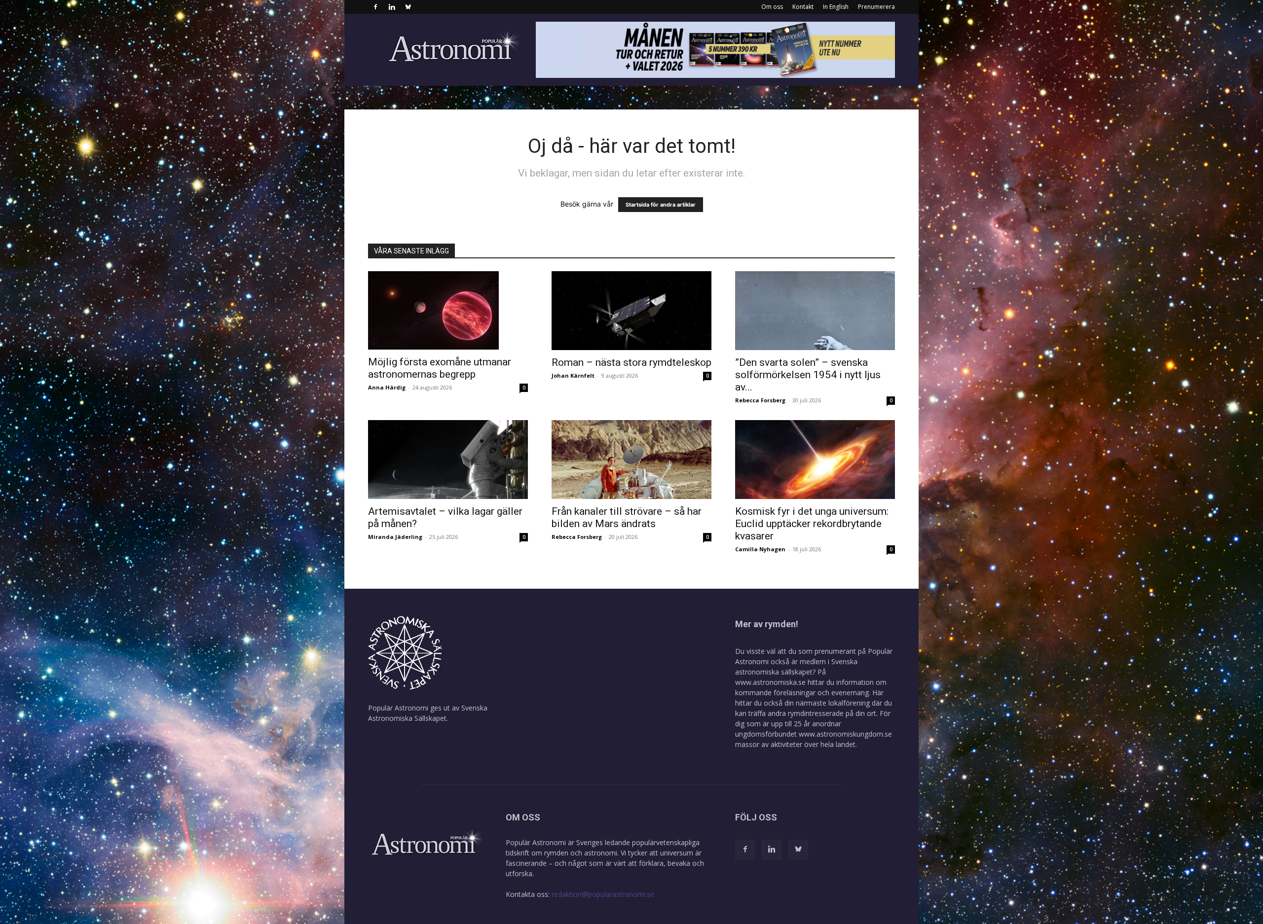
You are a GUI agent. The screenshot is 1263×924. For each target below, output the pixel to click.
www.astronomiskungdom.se (845, 734)
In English (836, 6)
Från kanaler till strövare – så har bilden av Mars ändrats (627, 517)
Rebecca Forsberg (760, 400)
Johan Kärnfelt (573, 375)
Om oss (772, 6)
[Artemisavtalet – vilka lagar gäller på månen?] (448, 459)
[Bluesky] (408, 7)
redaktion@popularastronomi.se (603, 894)
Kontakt (803, 6)
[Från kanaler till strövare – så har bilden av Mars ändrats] (631, 459)
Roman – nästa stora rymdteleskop (631, 362)
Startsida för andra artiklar (661, 204)
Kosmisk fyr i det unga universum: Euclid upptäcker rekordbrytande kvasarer (812, 523)
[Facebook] (375, 7)
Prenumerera (876, 6)
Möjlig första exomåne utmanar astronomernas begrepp (439, 368)
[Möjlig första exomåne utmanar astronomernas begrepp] (448, 310)
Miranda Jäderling (395, 536)
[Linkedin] (391, 7)
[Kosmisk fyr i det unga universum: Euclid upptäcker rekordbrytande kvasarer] (815, 459)
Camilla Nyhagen (760, 549)
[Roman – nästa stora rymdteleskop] (631, 310)
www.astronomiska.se (770, 682)
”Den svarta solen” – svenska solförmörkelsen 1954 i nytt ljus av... (808, 374)
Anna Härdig (387, 387)
